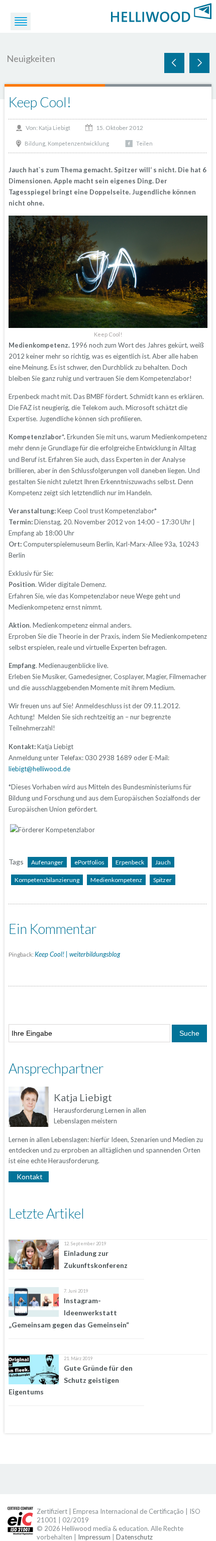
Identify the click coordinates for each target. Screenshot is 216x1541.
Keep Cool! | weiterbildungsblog (77, 954)
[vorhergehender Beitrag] (199, 63)
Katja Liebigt (54, 127)
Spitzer (162, 880)
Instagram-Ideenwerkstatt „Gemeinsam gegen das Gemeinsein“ (69, 1312)
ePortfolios (89, 862)
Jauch (163, 862)
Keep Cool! (40, 102)
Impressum (94, 1537)
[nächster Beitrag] (174, 63)
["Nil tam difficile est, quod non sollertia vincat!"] (161, 11)
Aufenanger (47, 862)
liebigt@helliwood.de (39, 769)
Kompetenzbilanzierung (47, 880)
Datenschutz (134, 1537)
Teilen (144, 143)
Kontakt (30, 1176)
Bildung (35, 143)
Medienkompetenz (116, 880)
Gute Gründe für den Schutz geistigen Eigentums (71, 1380)
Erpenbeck (130, 862)
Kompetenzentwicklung (78, 143)
